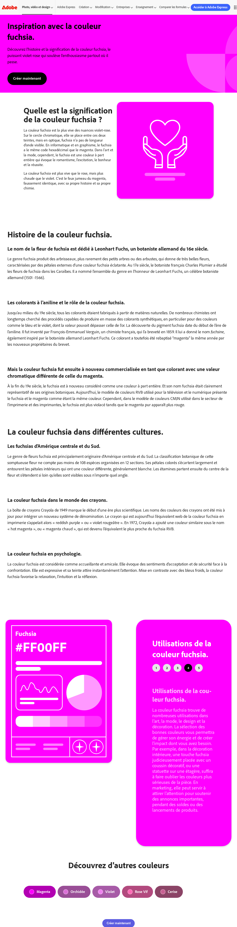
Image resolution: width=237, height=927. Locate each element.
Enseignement (144, 7)
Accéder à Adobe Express (210, 7)
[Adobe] (9, 7)
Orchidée (78, 891)
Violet (110, 891)
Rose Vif (141, 891)
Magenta (43, 891)
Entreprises (123, 7)
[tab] (156, 668)
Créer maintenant (27, 78)
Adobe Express (66, 7)
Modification (102, 7)
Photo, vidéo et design (36, 7)
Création (84, 7)
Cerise (172, 891)
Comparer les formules (173, 7)
